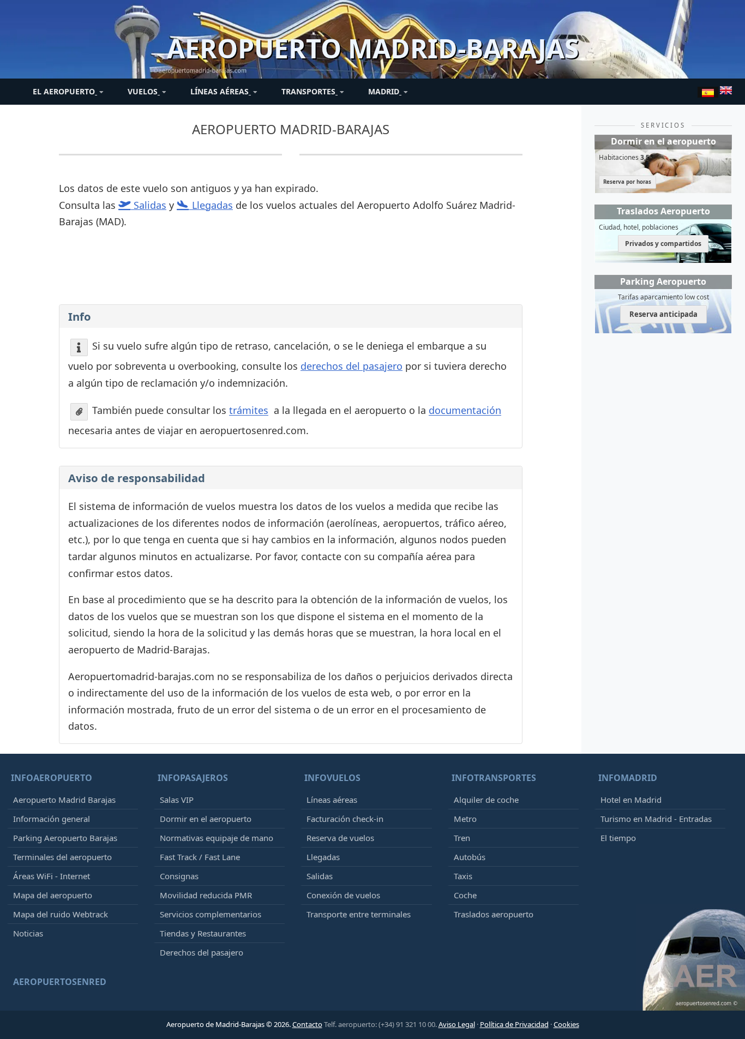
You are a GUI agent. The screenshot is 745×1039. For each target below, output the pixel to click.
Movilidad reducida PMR (206, 895)
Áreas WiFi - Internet (51, 875)
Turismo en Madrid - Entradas (656, 818)
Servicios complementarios (210, 914)
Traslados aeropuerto (493, 914)
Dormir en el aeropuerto (205, 818)
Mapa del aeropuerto (52, 895)
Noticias (28, 933)
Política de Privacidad (514, 1024)
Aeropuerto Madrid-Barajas (290, 129)
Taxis (463, 875)
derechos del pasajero (351, 366)
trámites (248, 410)
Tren (462, 837)
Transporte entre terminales (359, 914)
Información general (51, 818)
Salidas (320, 875)
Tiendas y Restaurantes (203, 933)
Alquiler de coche (486, 799)
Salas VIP (177, 799)
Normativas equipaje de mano (216, 837)
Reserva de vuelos (340, 837)
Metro (465, 818)
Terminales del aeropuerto (62, 856)
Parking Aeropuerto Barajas (65, 837)
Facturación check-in (345, 818)
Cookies (566, 1024)
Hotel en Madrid (631, 799)
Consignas (179, 875)
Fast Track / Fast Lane (200, 856)
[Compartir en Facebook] (289, 284)
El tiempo (618, 837)
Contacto (307, 1024)
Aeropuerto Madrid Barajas (64, 799)
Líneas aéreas (332, 799)
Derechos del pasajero (201, 952)
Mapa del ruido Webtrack (60, 914)
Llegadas (323, 856)
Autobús (469, 856)
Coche (465, 895)
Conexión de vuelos (343, 895)
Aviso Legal (456, 1024)
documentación (465, 410)
